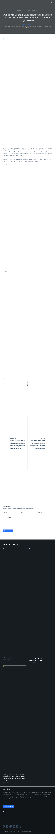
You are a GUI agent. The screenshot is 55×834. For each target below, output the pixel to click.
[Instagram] (10, 826)
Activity (29, 10)
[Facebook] (27, 381)
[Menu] (51, 2)
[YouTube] (17, 826)
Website (40, 512)
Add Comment (8, 517)
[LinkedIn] (27, 383)
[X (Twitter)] (27, 382)
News (32, 10)
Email (22, 512)
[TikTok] (21, 826)
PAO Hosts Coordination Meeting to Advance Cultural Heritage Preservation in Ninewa (39, 658)
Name (5, 512)
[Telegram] (27, 384)
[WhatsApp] (27, 385)
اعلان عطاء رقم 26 (7, 657)
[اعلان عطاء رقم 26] (14, 601)
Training (36, 10)
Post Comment (8, 531)
